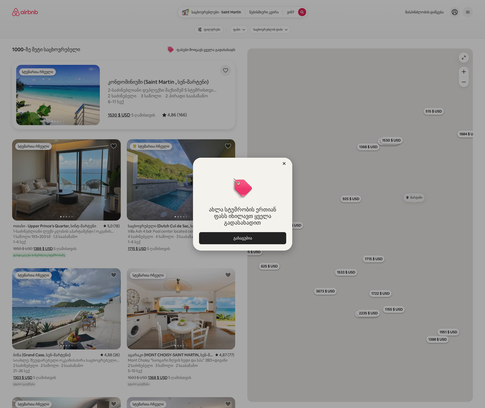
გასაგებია (242, 238)
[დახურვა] (284, 163)
